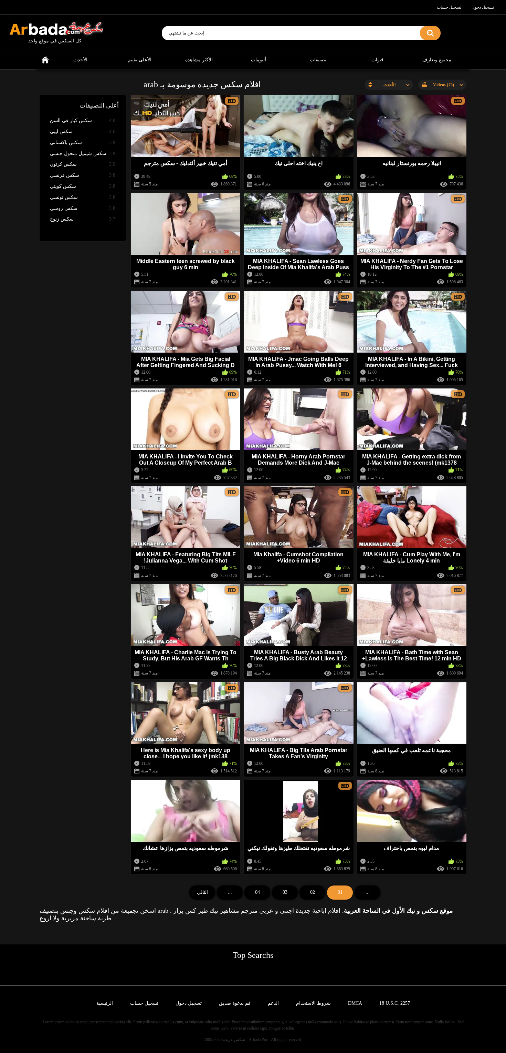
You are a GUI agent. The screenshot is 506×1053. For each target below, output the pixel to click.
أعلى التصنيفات (99, 105)
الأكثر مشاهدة (199, 59)
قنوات (377, 59)
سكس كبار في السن (82, 120)
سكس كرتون (82, 164)
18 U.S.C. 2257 (394, 1003)
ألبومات (258, 59)
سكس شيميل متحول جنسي (82, 153)
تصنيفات (318, 59)
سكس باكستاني (82, 142)
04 (257, 892)
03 (285, 892)
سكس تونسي (82, 197)
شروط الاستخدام (313, 1003)
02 (312, 892)
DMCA (355, 1003)
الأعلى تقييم (139, 59)
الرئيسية (45, 60)
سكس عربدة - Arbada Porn (246, 1039)
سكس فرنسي (82, 175)
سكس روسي (82, 208)
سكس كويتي (82, 186)
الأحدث (80, 59)
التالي (202, 892)
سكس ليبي (82, 131)
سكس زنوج (82, 219)
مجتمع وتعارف (436, 59)
